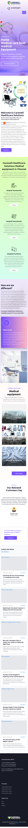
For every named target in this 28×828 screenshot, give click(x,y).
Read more (6, 150)
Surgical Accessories (14, 190)
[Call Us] (1, 22)
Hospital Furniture (14, 254)
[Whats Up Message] (1, 25)
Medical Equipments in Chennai (7, 786)
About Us (3, 803)
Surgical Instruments (14, 221)
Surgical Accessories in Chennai (7, 793)
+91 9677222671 (15, 8)
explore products (9, 61)
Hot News (23, 572)
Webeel (17, 823)
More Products (19, 473)
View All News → (5, 551)
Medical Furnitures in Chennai (6, 788)
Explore (14, 205)
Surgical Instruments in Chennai (7, 791)
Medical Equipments (14, 432)
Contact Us (10, 538)
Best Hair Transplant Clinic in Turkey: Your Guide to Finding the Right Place (13, 642)
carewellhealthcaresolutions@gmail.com (14, 769)
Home (3, 801)
